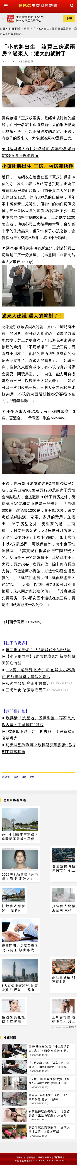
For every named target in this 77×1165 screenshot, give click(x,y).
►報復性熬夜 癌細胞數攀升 (26, 683)
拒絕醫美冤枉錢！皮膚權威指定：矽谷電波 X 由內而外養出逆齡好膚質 (13, 1019)
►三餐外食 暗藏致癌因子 (24, 690)
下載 (69, 18)
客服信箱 (20, 1157)
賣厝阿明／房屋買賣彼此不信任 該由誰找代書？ (20, 948)
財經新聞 (14, 28)
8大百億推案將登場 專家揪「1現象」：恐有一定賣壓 (20, 988)
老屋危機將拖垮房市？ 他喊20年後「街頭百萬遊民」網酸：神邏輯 (63, 868)
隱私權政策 (59, 1157)
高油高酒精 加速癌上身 (63, 979)
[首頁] (38, 5)
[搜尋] (70, 8)
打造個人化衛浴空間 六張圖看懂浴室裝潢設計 (63, 908)
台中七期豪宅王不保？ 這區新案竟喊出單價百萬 (20, 837)
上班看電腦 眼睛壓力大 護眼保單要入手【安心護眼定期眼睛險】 (63, 1019)
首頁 (3, 28)
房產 (26, 28)
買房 (16, 777)
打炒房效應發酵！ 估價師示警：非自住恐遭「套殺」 (13, 908)
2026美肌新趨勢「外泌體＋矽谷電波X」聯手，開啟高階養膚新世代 (20, 877)
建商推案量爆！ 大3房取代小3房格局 (38, 650)
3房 (24, 777)
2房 (32, 777)
